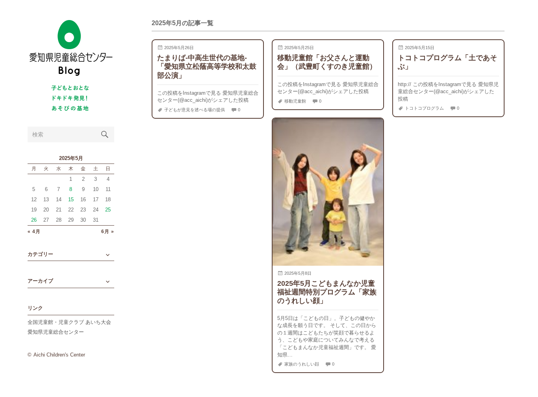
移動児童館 (295, 101)
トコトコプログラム (424, 108)
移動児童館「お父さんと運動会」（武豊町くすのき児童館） (327, 61)
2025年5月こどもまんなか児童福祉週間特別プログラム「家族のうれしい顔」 (327, 292)
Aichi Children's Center (59, 355)
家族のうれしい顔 (301, 364)
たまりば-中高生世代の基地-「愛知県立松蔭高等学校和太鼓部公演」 (206, 66)
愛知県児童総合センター (56, 332)
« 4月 (34, 232)
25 (108, 210)
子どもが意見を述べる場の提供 (194, 109)
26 (34, 220)
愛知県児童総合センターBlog (71, 48)
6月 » (107, 232)
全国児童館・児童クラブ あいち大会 (69, 322)
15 (71, 199)
